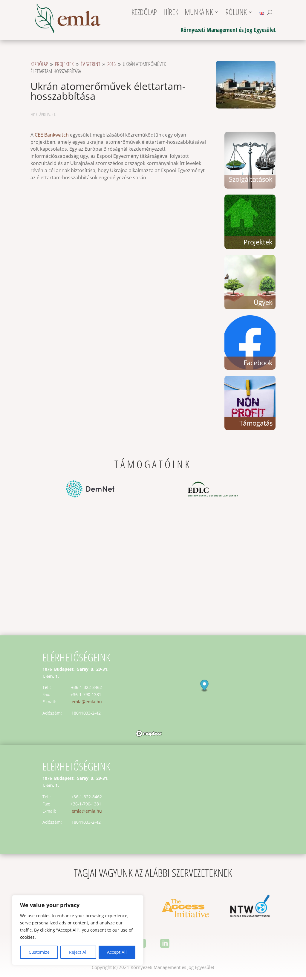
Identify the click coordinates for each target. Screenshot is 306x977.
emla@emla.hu (87, 701)
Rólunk (236, 13)
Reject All (78, 952)
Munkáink (199, 13)
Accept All (117, 952)
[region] (77, 930)
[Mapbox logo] (149, 733)
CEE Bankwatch (52, 135)
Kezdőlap (144, 13)
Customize (39, 952)
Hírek (170, 13)
